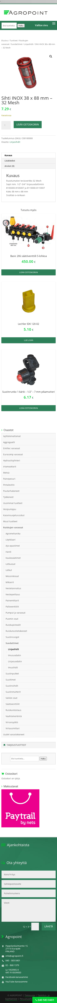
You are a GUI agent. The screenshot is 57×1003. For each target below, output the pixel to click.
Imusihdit (13, 667)
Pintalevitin (9, 484)
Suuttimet (11, 679)
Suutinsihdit (12, 685)
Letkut (9, 570)
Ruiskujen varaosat (13, 527)
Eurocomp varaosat (13, 454)
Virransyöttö (12, 722)
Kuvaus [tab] (8, 155)
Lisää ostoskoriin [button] (28, 272)
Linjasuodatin (15, 661)
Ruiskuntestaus (13, 710)
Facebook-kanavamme (16, 977)
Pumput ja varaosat (15, 612)
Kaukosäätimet (13, 557)
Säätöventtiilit (13, 704)
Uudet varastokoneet (13, 734)
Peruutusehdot (27, 998)
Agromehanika (13, 533)
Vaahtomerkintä (14, 716)
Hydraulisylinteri (11, 460)
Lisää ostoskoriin (27, 124)
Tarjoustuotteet (16, 744)
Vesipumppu (9, 509)
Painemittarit (12, 600)
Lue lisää (28, 340)
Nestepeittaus (13, 594)
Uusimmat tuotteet (12, 503)
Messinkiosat (12, 576)
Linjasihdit (28, 44)
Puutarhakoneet (11, 490)
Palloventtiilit (12, 606)
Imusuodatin (14, 655)
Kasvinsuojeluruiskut (13, 515)
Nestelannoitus (13, 588)
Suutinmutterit (13, 691)
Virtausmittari (13, 728)
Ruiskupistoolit (13, 624)
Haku (21, 25)
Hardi (8, 551)
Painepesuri (9, 478)
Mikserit (10, 582)
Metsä (6, 472)
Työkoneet (8, 497)
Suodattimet (16, 44)
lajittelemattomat (12, 436)
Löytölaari (11, 539)
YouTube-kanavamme (16, 981)
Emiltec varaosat (11, 448)
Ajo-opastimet (13, 545)
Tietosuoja (30, 995)
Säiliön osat (11, 697)
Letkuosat (10, 564)
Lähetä (48, 926)
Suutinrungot (12, 637)
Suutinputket (12, 673)
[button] (51, 56)
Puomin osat (12, 618)
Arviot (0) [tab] (9, 166)
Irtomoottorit (9, 466)
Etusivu (4, 40)
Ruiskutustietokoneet (16, 631)
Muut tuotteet (10, 521)
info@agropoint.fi (14, 955)
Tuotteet (14, 40)
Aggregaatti (9, 442)
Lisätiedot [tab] (10, 160)
